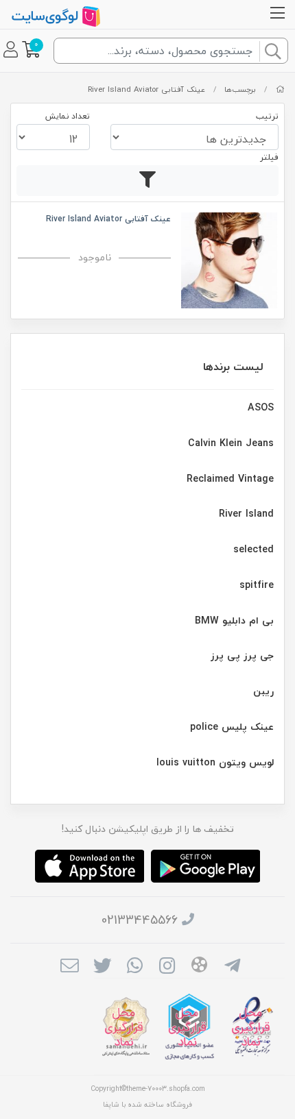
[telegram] (232, 967)
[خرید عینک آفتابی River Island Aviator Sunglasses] (229, 258)
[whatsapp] (134, 967)
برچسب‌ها (240, 89)
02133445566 (140, 920)
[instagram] (167, 967)
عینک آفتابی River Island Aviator (146, 89)
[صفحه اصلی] (280, 89)
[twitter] (102, 967)
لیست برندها (233, 366)
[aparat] (199, 967)
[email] (69, 967)
